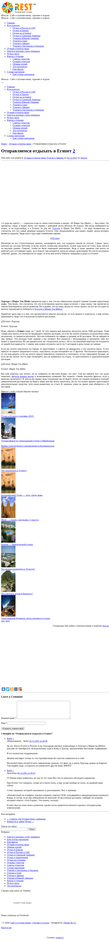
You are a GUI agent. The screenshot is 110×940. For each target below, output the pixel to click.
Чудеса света (13, 54)
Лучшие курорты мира (18, 48)
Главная (11, 23)
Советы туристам (21, 59)
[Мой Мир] (16, 689)
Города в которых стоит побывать (23, 51)
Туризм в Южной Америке (26, 38)
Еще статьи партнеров (23, 74)
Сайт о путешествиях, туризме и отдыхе (29, 923)
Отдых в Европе (21, 30)
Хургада (56, 228)
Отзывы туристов (21, 61)
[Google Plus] (20, 689)
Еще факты (18, 69)
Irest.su (84, 158)
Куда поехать (13, 25)
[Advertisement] (42, 190)
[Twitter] (7, 689)
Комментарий (8, 718)
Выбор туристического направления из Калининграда (27, 446)
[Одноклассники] (11, 689)
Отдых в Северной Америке (26, 36)
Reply (10, 738)
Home (4, 144)
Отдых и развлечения (17, 857)
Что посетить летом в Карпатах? (17, 593)
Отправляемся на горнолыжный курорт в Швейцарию (27, 441)
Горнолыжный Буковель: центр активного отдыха (25, 618)
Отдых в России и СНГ (24, 28)
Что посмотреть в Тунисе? (14, 470)
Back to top (6, 927)
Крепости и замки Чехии (20, 821)
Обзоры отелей (20, 64)
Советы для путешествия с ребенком (26, 819)
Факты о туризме (15, 56)
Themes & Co (69, 923)
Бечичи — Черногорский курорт (17, 544)
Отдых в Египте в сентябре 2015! (17, 416)
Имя (4, 723)
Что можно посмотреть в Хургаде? (18, 569)
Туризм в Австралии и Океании (28, 46)
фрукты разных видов (23, 376)
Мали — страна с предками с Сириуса (20, 520)
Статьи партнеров (15, 72)
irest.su (106, 626)
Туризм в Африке (21, 43)
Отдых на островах (22, 33)
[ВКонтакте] (3, 689)
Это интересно (20, 66)
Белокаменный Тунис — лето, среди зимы (22, 495)
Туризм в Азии (20, 41)
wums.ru (59, 937)
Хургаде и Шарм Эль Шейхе (48, 309)
